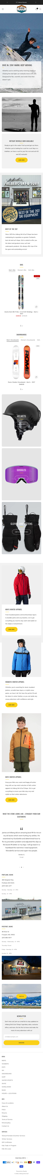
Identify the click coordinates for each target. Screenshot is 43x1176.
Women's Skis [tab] (22, 270)
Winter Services (7, 1139)
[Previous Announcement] (7, 2)
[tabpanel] (21, 301)
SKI (3, 1070)
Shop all (36, 84)
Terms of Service (7, 1119)
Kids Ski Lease (6, 1149)
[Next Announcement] (36, 2)
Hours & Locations (8, 1103)
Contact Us (5, 1126)
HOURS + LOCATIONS (9, 1093)
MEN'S (4, 1060)
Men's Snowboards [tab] (13, 340)
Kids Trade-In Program (9, 1145)
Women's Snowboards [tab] (28, 340)
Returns (4, 1113)
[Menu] (3, 9)
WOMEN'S (5, 1064)
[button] (19, 91)
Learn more (21, 160)
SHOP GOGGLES (21, 478)
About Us (5, 1106)
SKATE (4, 1083)
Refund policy (6, 1123)
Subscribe (21, 1042)
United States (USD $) (20, 1158)
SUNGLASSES (6, 1087)
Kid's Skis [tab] (31, 270)
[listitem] (21, 2)
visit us (21, 996)
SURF (4, 1077)
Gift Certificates (7, 1142)
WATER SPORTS (7, 1080)
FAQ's (4, 1109)
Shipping (4, 1116)
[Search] (40, 9)
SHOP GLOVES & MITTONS (21, 532)
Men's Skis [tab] (12, 270)
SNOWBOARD (7, 1074)
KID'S (3, 1067)
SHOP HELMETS (21, 424)
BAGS (4, 1090)
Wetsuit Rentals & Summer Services (13, 1136)
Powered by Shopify (21, 1171)
